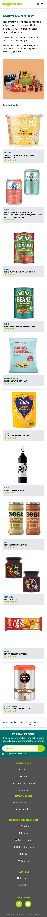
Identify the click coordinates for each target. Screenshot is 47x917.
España (25, 826)
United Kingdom (25, 847)
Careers (23, 769)
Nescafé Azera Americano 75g (18, 708)
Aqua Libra (9, 210)
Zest (6, 542)
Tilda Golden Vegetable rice (17, 435)
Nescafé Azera (10, 706)
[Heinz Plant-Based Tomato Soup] (23, 246)
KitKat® (8, 651)
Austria (25, 861)
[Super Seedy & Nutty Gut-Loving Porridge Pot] (23, 129)
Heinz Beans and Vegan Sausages (19, 326)
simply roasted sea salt (15, 381)
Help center (23, 877)
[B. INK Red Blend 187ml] (23, 464)
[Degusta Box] (12, 4)
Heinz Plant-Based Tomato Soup (19, 272)
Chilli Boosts (10, 599)
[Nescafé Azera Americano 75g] (23, 683)
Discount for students (23, 783)
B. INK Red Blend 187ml (14, 490)
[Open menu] (42, 4)
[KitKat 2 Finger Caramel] (23, 628)
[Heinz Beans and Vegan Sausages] (23, 300)
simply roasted (11, 378)
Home (5, 722)
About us (23, 790)
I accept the (15, 754)
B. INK (6, 488)
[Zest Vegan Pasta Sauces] (23, 519)
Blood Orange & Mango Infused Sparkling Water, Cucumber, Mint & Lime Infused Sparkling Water (23, 214)
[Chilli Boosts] (23, 573)
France (24, 833)
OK (41, 748)
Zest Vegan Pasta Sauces (16, 545)
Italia (25, 854)
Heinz (6, 269)
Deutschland (25, 840)
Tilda (6, 433)
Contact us (23, 884)
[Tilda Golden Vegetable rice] (23, 410)
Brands (23, 776)
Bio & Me (8, 152)
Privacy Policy (20, 754)
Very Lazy (8, 597)
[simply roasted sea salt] (23, 355)
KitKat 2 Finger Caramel (15, 654)
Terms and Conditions (23, 802)
